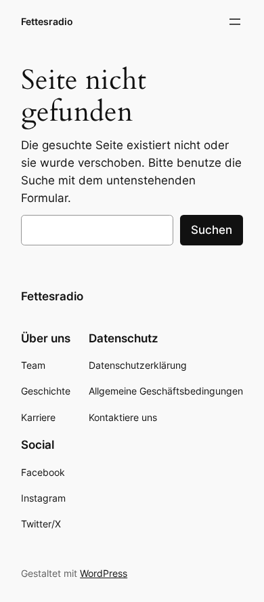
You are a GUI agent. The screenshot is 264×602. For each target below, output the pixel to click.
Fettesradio (47, 21)
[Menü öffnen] (235, 22)
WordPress (103, 573)
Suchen (211, 230)
